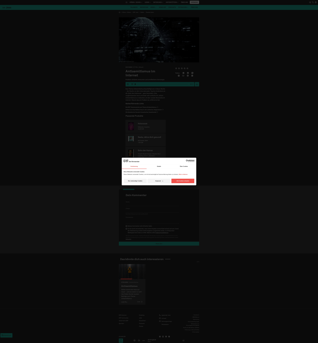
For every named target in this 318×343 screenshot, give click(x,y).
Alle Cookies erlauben (182, 181)
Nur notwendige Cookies (135, 181)
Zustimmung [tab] (134, 166)
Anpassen (158, 181)
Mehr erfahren (183, 174)
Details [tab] (159, 166)
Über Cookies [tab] (184, 166)
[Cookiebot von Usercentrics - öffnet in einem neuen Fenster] (187, 161)
